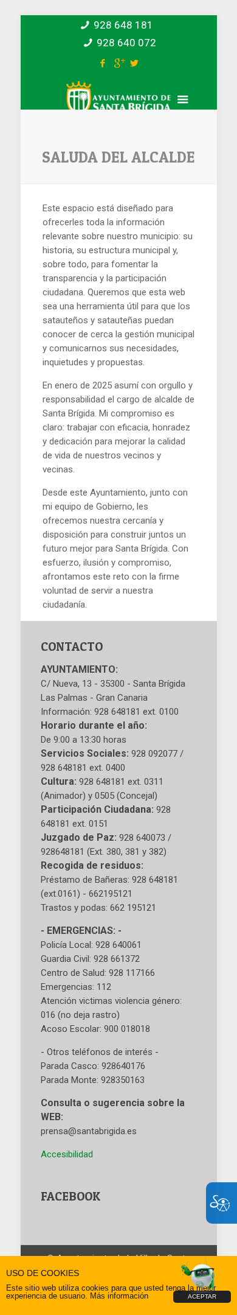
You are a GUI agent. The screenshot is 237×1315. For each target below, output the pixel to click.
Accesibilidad (67, 1154)
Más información (119, 1295)
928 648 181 (123, 25)
